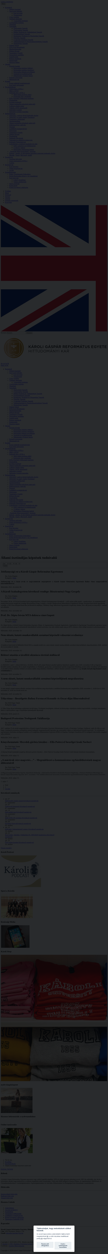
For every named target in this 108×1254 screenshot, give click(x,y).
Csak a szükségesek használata (63, 1245)
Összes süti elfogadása (45, 1244)
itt (47, 1236)
